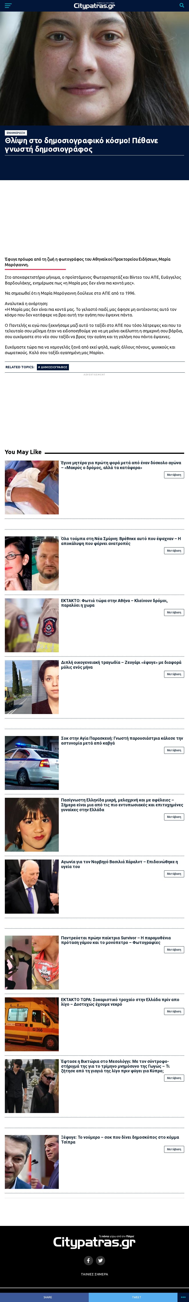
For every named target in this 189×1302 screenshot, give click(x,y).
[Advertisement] (94, 409)
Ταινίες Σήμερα (94, 1274)
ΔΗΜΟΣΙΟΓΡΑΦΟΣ (54, 367)
